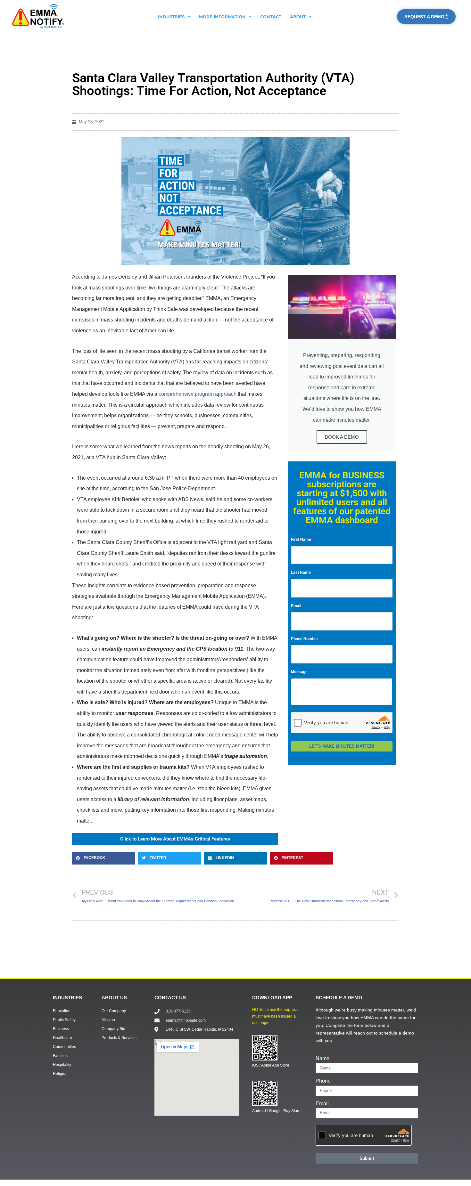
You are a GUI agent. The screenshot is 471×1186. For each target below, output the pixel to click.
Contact (270, 16)
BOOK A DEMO (342, 437)
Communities (64, 1046)
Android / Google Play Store (276, 1111)
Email (296, 606)
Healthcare (62, 1038)
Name (323, 1058)
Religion (60, 1073)
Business (61, 1029)
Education (61, 1011)
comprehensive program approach (197, 394)
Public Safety (64, 1020)
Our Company (114, 1011)
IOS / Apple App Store (270, 1065)
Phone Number (304, 639)
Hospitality (62, 1064)
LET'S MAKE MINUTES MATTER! (341, 746)
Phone (324, 1081)
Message (299, 672)
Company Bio (113, 1029)
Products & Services (119, 1038)
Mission (108, 1020)
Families (60, 1055)
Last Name (301, 572)
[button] (103, 858)
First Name (301, 539)
